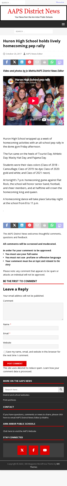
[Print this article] (44, 62)
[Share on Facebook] (7, 62)
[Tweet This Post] (14, 62)
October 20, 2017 (14, 53)
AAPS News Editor (34, 53)
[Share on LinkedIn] (22, 62)
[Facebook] (33, 450)
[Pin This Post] (29, 62)
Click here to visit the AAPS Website (19, 431)
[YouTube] (45, 450)
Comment (8, 300)
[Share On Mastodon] (59, 62)
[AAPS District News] (33, 19)
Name (6, 324)
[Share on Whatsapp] (52, 62)
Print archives (9, 399)
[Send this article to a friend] (37, 62)
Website (7, 342)
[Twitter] (22, 450)
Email (6, 333)
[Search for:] (13, 2)
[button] (62, 24)
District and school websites (16, 394)
